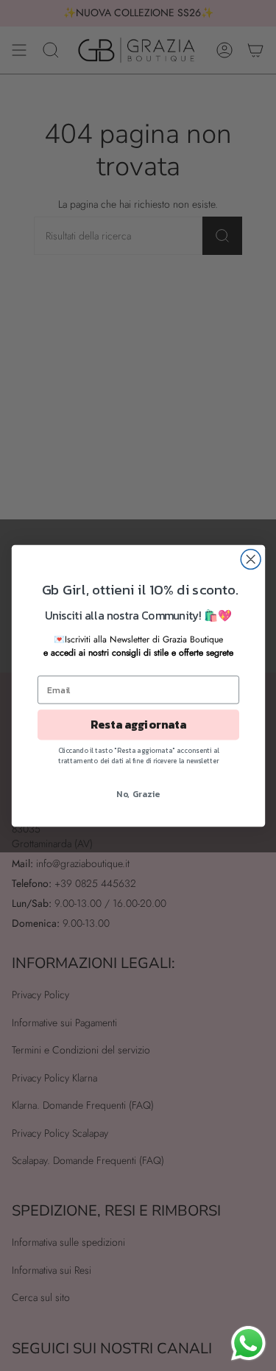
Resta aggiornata (137, 724)
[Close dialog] (251, 559)
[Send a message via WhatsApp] (248, 1343)
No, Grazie (138, 792)
